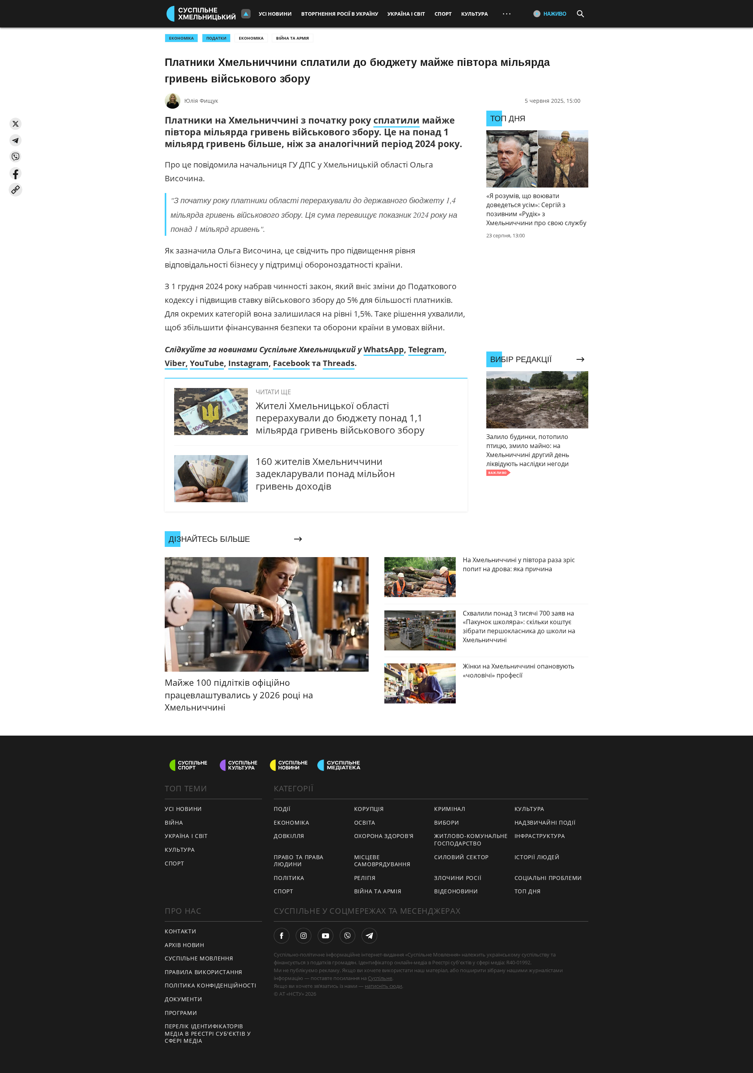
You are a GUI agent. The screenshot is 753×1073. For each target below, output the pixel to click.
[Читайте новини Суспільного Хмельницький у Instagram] (303, 936)
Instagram (248, 363)
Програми (181, 1013)
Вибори (446, 822)
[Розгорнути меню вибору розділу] (246, 13)
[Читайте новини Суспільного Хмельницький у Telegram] (369, 936)
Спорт (443, 13)
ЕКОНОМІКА (181, 38)
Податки (216, 38)
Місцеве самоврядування (382, 860)
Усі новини (275, 13)
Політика (289, 878)
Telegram (426, 349)
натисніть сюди (383, 985)
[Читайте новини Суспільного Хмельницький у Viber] (347, 936)
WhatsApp (384, 349)
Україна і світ (406, 13)
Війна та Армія (292, 38)
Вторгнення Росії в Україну (339, 13)
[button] (15, 124)
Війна (174, 822)
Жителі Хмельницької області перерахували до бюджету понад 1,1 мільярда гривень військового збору (340, 417)
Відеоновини (456, 891)
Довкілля (289, 836)
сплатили (396, 120)
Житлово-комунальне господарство (471, 839)
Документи (183, 999)
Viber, (176, 363)
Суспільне (380, 978)
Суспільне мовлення (199, 958)
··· (506, 13)
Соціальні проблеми (548, 878)
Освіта (364, 822)
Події (282, 808)
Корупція (369, 808)
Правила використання (203, 972)
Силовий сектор (461, 857)
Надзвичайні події (545, 822)
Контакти (180, 931)
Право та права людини (299, 860)
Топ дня (528, 891)
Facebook (291, 363)
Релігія (365, 878)
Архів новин (184, 945)
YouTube (207, 363)
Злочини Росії (457, 878)
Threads (339, 363)
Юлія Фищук (201, 100)
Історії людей (537, 857)
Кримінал (450, 808)
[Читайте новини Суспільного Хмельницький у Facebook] (281, 936)
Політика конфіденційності (210, 985)
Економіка (251, 38)
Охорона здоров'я (384, 836)
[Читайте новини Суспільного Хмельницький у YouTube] (325, 936)
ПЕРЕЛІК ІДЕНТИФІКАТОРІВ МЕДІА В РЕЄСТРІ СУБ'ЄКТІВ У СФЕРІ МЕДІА (208, 1033)
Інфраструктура (540, 836)
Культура (474, 13)
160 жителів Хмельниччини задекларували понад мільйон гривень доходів (325, 473)
